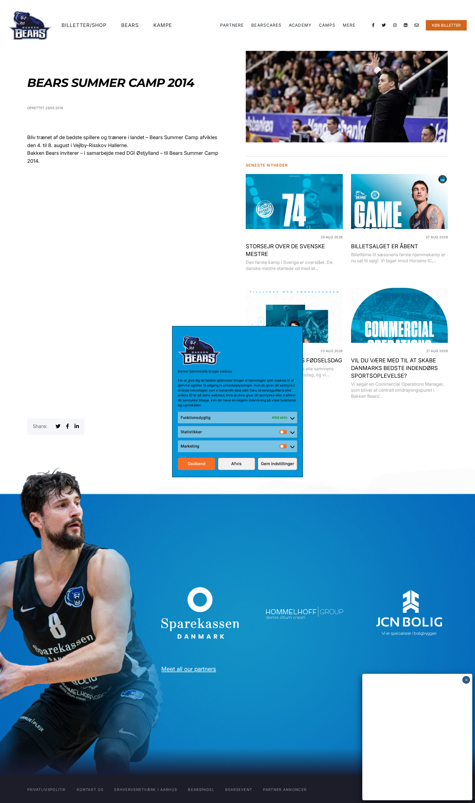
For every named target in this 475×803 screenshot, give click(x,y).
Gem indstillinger (277, 463)
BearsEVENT (238, 789)
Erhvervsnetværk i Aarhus (145, 789)
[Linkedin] (406, 25)
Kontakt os (90, 789)
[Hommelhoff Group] (304, 610)
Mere (349, 25)
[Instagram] (395, 25)
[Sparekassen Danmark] (200, 591)
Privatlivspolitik (46, 789)
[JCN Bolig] (409, 589)
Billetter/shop (84, 25)
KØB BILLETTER (446, 25)
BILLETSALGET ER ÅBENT (384, 246)
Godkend (196, 463)
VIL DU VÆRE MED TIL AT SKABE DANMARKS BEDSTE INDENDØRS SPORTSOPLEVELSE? (394, 368)
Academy (300, 25)
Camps (327, 25)
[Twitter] (384, 25)
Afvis (236, 463)
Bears (130, 25)
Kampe (162, 25)
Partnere (232, 25)
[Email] (417, 25)
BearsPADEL (201, 789)
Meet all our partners (188, 669)
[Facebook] (373, 25)
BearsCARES (266, 25)
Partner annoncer (284, 789)
